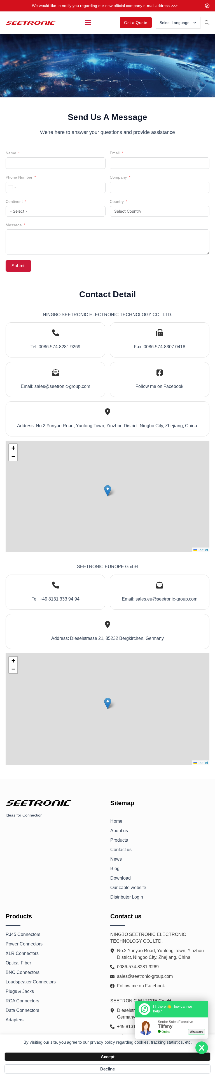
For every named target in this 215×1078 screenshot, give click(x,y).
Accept (107, 1056)
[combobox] (12, 187)
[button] (107, 490)
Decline (107, 1069)
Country (117, 201)
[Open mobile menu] (88, 22)
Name (11, 153)
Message (14, 225)
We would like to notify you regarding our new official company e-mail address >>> (104, 5)
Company (118, 177)
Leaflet (202, 549)
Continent (14, 201)
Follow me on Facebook (159, 386)
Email (115, 153)
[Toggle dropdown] (195, 23)
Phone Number (19, 177)
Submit (18, 265)
